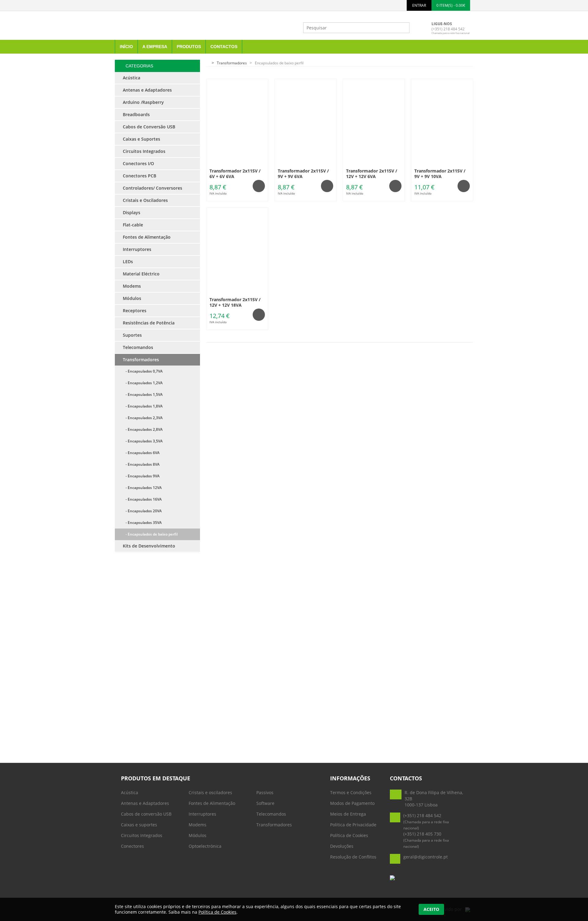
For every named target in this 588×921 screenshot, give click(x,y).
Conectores (132, 846)
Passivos (264, 792)
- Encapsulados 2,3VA (143, 417)
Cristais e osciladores (210, 792)
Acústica (129, 792)
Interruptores (202, 814)
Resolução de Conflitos (353, 857)
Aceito (431, 909)
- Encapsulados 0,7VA (143, 371)
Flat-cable (133, 225)
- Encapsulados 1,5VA (143, 394)
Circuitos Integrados (141, 835)
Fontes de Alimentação (212, 803)
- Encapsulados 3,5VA (143, 441)
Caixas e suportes (139, 825)
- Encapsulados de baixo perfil (150, 534)
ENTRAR (419, 5)
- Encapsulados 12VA (142, 487)
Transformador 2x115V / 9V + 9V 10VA (440, 173)
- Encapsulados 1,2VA (143, 382)
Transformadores (274, 825)
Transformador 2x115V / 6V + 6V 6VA (235, 173)
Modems (197, 825)
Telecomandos (271, 814)
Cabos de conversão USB (146, 814)
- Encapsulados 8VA (141, 464)
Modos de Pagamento (352, 803)
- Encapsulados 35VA (142, 522)
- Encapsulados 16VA (142, 499)
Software (265, 803)
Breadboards (136, 114)
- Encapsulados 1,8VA (143, 406)
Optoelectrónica (205, 846)
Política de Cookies (349, 835)
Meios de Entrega (348, 814)
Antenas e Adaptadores (145, 803)
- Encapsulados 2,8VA (143, 429)
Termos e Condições (350, 792)
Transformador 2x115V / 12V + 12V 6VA (371, 173)
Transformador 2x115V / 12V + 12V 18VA (235, 302)
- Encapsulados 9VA (141, 476)
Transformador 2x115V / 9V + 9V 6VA (303, 173)
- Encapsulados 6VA (141, 452)
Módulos (197, 835)
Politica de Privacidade (353, 825)
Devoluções (341, 846)
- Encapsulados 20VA (142, 511)
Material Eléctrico (141, 274)
